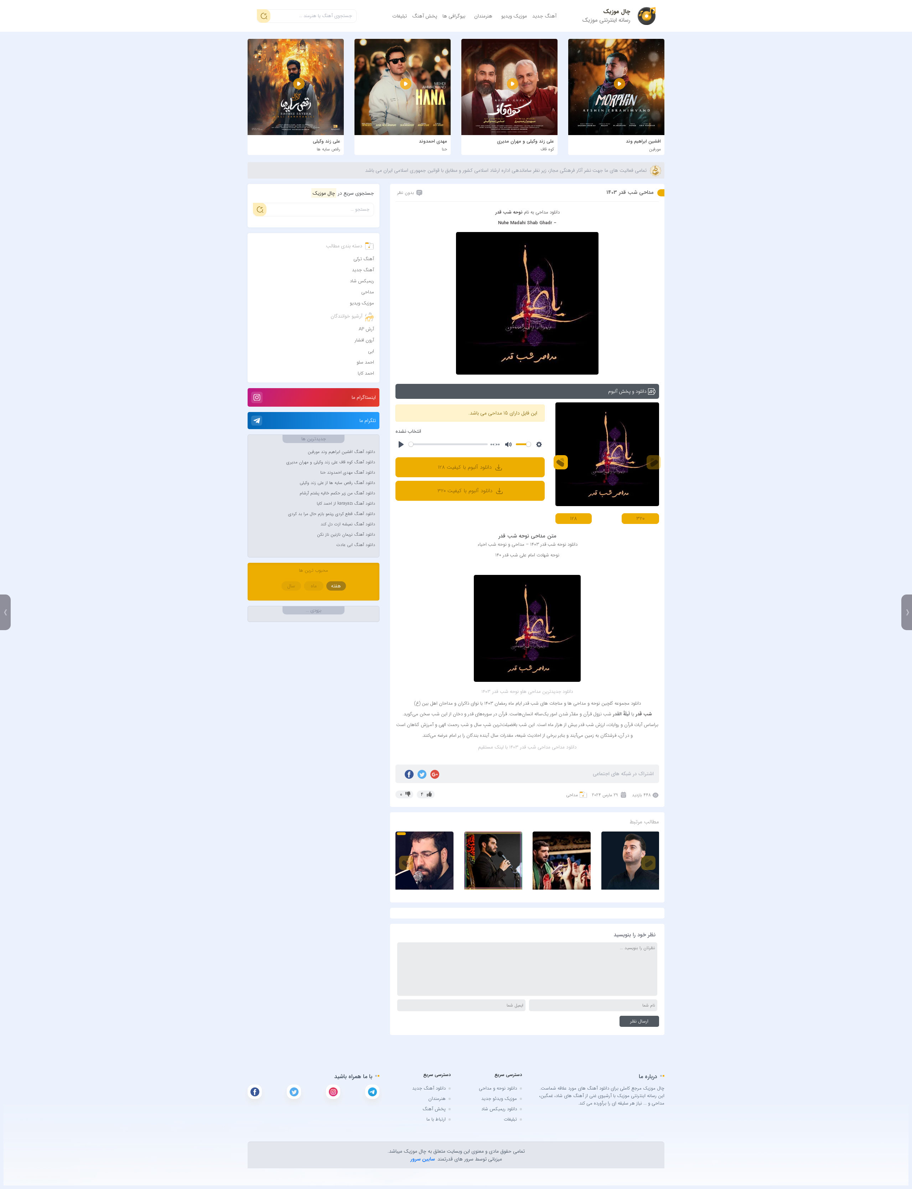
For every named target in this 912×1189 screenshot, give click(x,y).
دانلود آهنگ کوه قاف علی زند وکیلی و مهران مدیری (330, 462)
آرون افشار (364, 340)
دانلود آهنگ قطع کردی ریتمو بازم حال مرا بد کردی (331, 513)
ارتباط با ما (436, 1119)
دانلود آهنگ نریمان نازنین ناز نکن (346, 534)
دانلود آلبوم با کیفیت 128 (465, 467)
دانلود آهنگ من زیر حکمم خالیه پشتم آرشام (337, 493)
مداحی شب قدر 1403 (630, 192)
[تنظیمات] (539, 444)
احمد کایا (366, 373)
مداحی (572, 795)
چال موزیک (616, 11)
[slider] (448, 444)
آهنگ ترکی (363, 259)
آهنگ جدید (544, 16)
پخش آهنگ (424, 16)
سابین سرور (422, 1159)
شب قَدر (644, 714)
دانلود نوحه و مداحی (498, 1088)
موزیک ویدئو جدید (499, 1098)
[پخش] (401, 444)
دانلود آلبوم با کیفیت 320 (465, 491)
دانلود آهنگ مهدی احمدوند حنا (347, 472)
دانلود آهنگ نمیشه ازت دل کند (348, 524)
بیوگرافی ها (453, 16)
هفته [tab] (336, 586)
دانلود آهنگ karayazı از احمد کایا (346, 503)
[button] (561, 462)
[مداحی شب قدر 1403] (527, 303)
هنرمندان (483, 16)
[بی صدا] (508, 444)
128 (573, 518)
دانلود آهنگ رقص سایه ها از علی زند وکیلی (337, 482)
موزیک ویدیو (514, 16)
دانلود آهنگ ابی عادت (355, 544)
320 (640, 518)
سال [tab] (291, 586)
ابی (371, 351)
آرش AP (366, 329)
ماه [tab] (314, 586)
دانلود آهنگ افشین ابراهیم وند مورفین (341, 451)
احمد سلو (365, 362)
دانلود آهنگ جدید (429, 1088)
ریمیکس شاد (362, 281)
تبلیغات (399, 16)
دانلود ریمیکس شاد (499, 1109)
